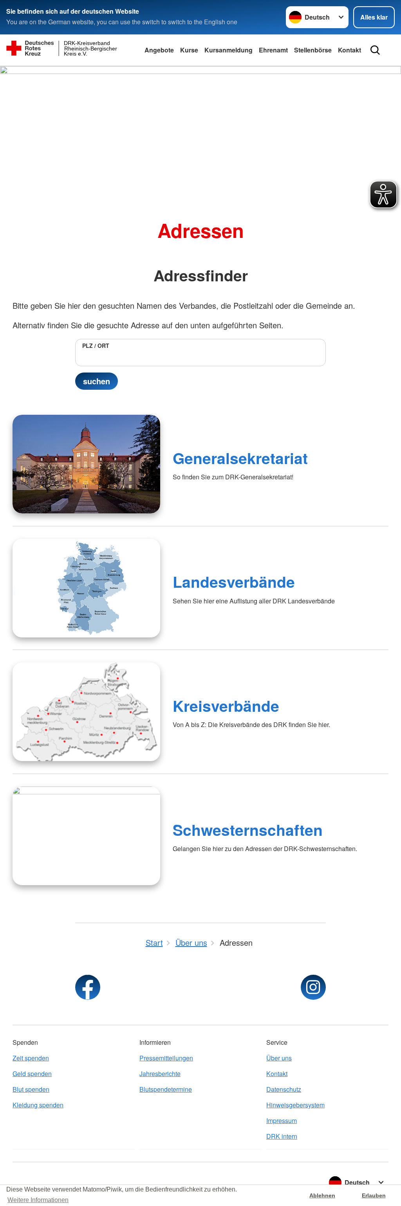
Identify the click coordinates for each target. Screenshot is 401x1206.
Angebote (159, 49)
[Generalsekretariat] (86, 464)
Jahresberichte (160, 1073)
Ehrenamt (273, 49)
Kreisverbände (226, 705)
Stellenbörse (313, 49)
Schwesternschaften (248, 830)
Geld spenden (32, 1073)
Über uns (279, 1057)
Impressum (281, 1120)
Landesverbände (234, 581)
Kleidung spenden (38, 1104)
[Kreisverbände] (86, 711)
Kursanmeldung (228, 49)
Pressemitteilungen (166, 1057)
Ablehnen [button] (322, 1195)
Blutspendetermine (165, 1089)
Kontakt (349, 49)
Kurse (189, 49)
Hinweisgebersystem (295, 1104)
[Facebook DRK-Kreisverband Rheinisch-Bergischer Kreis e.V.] (87, 987)
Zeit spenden (31, 1057)
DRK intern (281, 1136)
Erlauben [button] (374, 1195)
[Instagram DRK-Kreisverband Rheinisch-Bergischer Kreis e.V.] (313, 987)
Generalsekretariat (240, 458)
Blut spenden (31, 1089)
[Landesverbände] (86, 588)
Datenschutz (283, 1089)
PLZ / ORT (95, 345)
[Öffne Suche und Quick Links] (375, 50)
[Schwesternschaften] (86, 836)
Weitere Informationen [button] (38, 1200)
